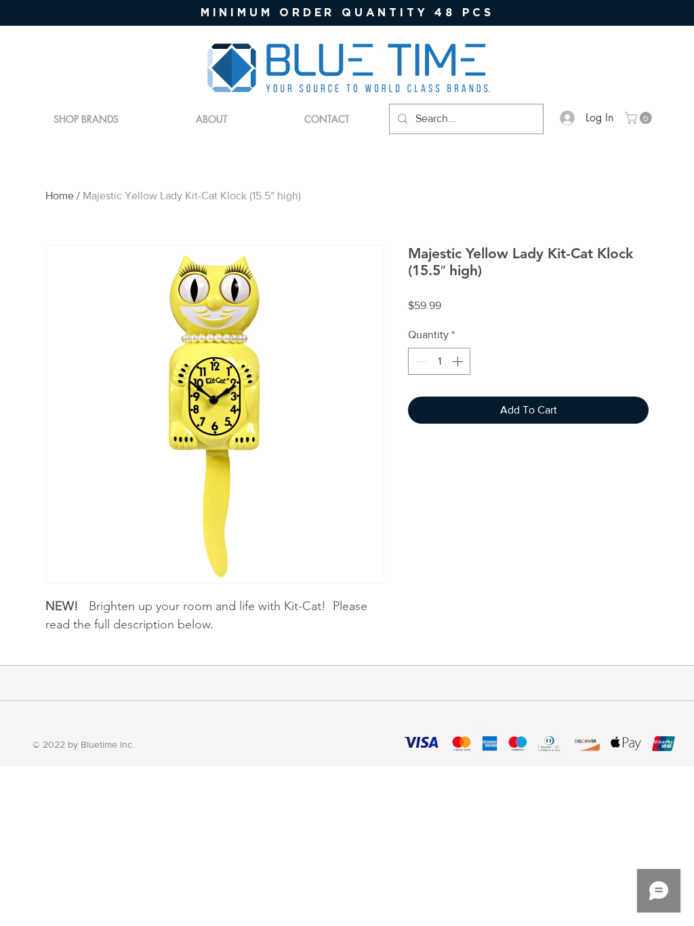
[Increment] (458, 361)
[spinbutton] (439, 361)
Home (59, 195)
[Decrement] (419, 361)
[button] (640, 118)
